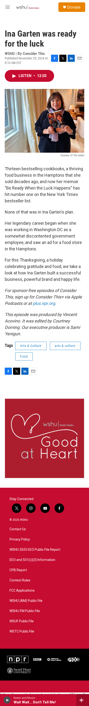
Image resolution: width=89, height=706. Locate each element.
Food (24, 356)
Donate (73, 7)
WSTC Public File (21, 631)
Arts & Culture (31, 346)
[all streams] (82, 700)
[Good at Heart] (44, 438)
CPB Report (18, 570)
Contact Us (17, 529)
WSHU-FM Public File (24, 611)
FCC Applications (22, 590)
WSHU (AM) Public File (25, 601)
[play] (7, 700)
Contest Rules (19, 580)
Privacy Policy (19, 539)
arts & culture (65, 346)
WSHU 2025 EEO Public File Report (34, 549)
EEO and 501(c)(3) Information (32, 560)
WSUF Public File (21, 621)
